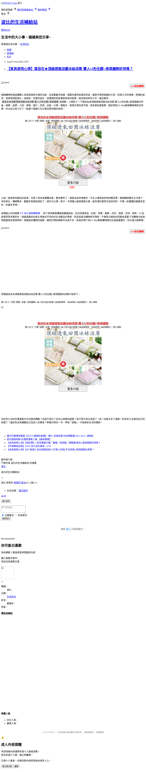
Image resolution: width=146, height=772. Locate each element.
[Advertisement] (49, 259)
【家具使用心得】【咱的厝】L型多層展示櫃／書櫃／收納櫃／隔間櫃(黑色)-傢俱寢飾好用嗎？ (54, 443)
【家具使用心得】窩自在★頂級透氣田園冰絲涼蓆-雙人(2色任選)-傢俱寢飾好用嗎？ (70, 69)
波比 (3, 466)
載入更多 (6, 501)
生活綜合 (24, 44)
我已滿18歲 (7, 766)
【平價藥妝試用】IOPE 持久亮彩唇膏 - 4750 (29, 446)
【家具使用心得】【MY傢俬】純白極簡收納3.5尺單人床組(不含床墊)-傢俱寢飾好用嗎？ (50, 449)
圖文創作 (23, 490)
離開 (16, 766)
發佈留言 (6, 519)
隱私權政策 (89, 732)
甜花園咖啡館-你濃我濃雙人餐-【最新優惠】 (29, 439)
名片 (9, 57)
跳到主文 (5, 30)
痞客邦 (17, 482)
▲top (3, 495)
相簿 (9, 50)
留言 (23, 482)
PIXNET (51, 732)
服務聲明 (100, 732)
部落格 (10, 53)
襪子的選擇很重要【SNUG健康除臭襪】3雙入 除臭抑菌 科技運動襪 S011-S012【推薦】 (51, 436)
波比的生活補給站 (19, 22)
